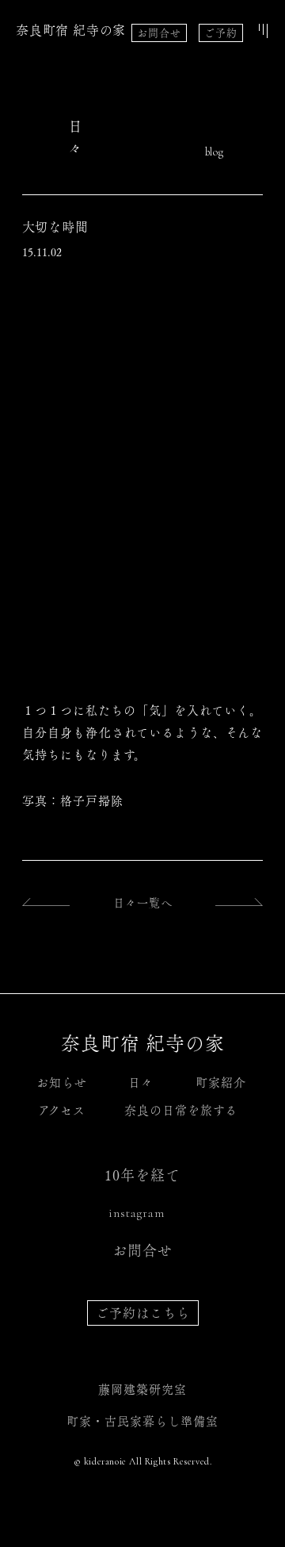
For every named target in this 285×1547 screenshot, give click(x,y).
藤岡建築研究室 (142, 1389)
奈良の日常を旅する (181, 1110)
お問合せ (159, 33)
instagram (136, 1213)
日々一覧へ (143, 902)
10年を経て (142, 1175)
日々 (141, 1082)
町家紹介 (221, 1082)
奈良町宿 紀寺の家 (71, 30)
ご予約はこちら (143, 1313)
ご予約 (221, 33)
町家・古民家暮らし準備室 (142, 1421)
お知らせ (61, 1082)
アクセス (62, 1110)
